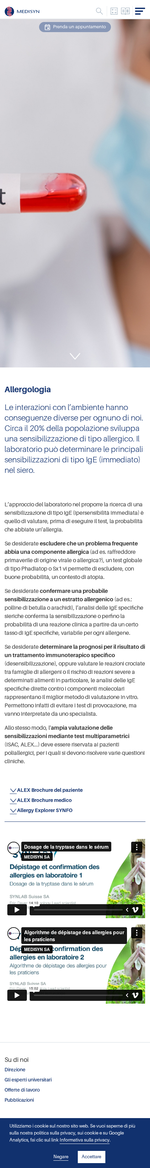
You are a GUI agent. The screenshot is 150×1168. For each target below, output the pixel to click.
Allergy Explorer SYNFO (45, 810)
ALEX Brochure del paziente (50, 790)
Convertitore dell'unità (114, 11)
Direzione (15, 1069)
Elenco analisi (125, 11)
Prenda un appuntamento (79, 26)
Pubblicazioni (19, 1100)
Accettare (91, 1156)
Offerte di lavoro (22, 1090)
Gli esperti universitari (28, 1080)
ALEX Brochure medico (44, 800)
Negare (60, 1156)
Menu (99, 11)
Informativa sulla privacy (85, 1140)
